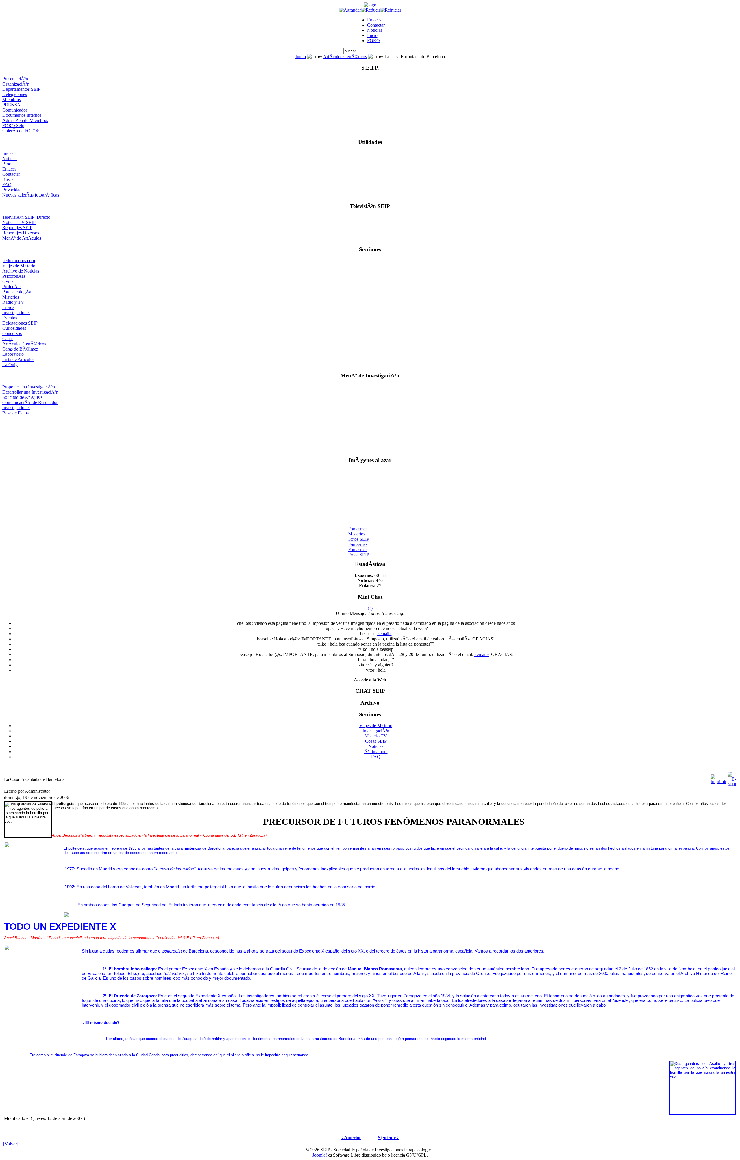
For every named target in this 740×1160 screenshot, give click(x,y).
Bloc (6, 163)
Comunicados (14, 110)
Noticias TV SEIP (19, 222)
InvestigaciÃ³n (375, 730)
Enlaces (374, 19)
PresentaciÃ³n (15, 78)
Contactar (376, 25)
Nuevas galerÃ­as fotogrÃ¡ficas (30, 194)
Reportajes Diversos (20, 232)
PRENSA (11, 104)
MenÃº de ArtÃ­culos (21, 238)
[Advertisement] (370, 434)
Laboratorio (13, 354)
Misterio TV (376, 735)
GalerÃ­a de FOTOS (21, 130)
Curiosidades (14, 328)
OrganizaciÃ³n (15, 83)
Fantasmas (357, 524)
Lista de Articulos (18, 359)
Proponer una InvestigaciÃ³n (28, 386)
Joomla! (319, 1154)
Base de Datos (15, 412)
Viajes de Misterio (18, 265)
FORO (373, 40)
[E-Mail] (732, 777)
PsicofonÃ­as (13, 276)
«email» (384, 633)
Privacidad (12, 189)
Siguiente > (388, 1137)
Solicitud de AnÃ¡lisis (22, 397)
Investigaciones (16, 312)
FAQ (7, 184)
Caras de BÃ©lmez (20, 348)
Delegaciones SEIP (20, 322)
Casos (7, 338)
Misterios (10, 296)
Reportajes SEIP (17, 227)
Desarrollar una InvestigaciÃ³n (30, 392)
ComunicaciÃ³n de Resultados (30, 402)
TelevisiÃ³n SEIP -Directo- (27, 217)
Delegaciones (14, 94)
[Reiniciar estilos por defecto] (390, 10)
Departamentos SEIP (21, 89)
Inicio (372, 35)
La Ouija (10, 364)
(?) (370, 608)
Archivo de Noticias (20, 270)
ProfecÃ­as (11, 286)
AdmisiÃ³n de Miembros (25, 120)
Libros (8, 307)
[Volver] (10, 1143)
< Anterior (351, 1137)
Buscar (8, 179)
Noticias (374, 30)
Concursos (12, 333)
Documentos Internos (21, 115)
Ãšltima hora (376, 751)
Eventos (9, 317)
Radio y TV (13, 302)
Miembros (11, 99)
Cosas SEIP (376, 741)
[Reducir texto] (370, 10)
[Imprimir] (718, 777)
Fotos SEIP (358, 535)
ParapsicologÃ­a (16, 291)
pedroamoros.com (18, 260)
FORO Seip (13, 125)
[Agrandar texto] (350, 10)
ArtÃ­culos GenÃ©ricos (345, 56)
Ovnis (7, 281)
